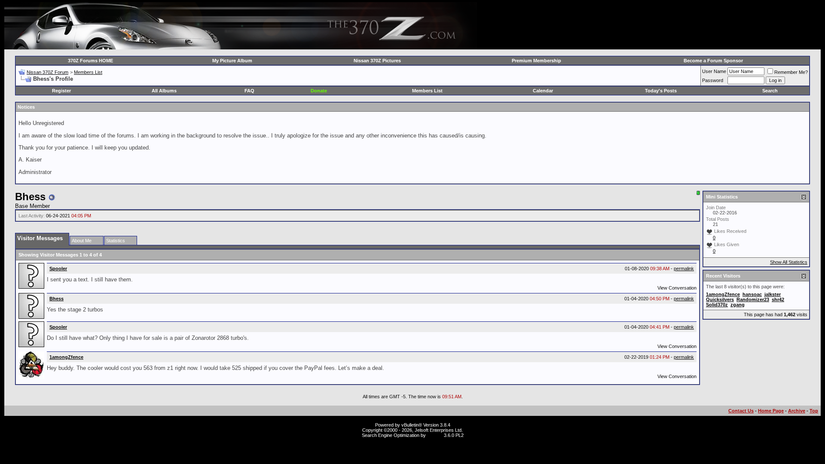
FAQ (249, 90)
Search (770, 90)
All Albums (164, 90)
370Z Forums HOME (90, 60)
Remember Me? (791, 72)
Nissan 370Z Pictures (377, 60)
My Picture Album (232, 60)
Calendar (543, 90)
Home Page (771, 410)
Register (61, 90)
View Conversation (677, 287)
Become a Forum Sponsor (713, 60)
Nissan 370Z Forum (47, 72)
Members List (88, 72)
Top (814, 410)
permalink (684, 268)
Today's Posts (661, 90)
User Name (714, 71)
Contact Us (741, 410)
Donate (319, 90)
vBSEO (435, 435)
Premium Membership (536, 60)
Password (712, 80)
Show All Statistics (788, 262)
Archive (796, 410)
